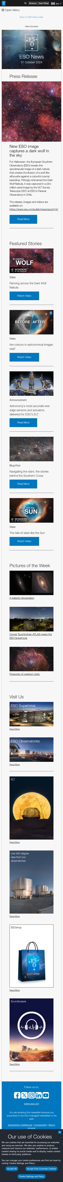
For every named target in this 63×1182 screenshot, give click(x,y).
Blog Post (15, 465)
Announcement (18, 400)
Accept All (12, 1168)
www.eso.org (31, 1103)
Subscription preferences (20, 1125)
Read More (23, 219)
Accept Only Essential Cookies (41, 1168)
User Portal (43, 3)
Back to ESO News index (31, 17)
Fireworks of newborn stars (25, 674)
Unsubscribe (40, 1125)
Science (33, 3)
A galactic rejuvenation (22, 598)
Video (13, 277)
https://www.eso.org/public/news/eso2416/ (34, 209)
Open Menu (12, 10)
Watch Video (24, 295)
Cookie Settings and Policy (31, 1176)
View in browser (31, 26)
